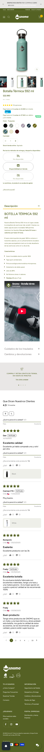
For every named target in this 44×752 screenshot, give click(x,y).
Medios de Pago (29, 700)
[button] (8, 105)
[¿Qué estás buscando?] (9, 17)
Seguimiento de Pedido (32, 688)
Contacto (6, 700)
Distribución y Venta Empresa (31, 716)
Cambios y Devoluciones (32, 696)
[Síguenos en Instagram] (11, 724)
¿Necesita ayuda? (9, 189)
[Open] (6, 746)
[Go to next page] (37, 640)
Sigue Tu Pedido (36, 9)
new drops (10, 9)
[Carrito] (39, 17)
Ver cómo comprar (22, 379)
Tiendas (27, 9)
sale (4, 9)
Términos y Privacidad (31, 704)
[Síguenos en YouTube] (16, 724)
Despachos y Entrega (31, 692)
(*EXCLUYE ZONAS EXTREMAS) (25, 5)
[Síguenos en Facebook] (5, 724)
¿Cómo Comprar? (9, 688)
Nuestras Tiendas (9, 696)
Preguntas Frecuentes (10, 692)
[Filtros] (5, 414)
